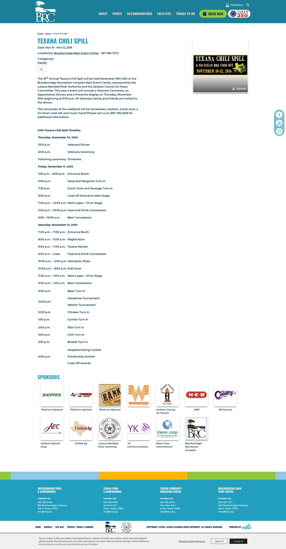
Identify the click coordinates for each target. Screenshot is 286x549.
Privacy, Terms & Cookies (80, 527)
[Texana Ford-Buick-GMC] (81, 394)
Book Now (215, 13)
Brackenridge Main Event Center (76, 53)
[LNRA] (109, 428)
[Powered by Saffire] (246, 526)
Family (48, 34)
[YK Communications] (138, 428)
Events (117, 13)
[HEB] (196, 394)
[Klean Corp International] (167, 428)
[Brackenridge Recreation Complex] (196, 428)
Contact (48, 527)
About (103, 13)
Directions (236, 4)
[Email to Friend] (41, 69)
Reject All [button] (219, 541)
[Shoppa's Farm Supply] (52, 394)
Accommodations (139, 13)
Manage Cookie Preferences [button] (192, 541)
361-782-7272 (225, 502)
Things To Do (185, 13)
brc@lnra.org (45, 511)
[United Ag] (81, 428)
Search (247, 4)
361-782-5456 (45, 502)
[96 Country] (225, 394)
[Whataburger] (138, 394)
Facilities (164, 13)
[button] (220, 65)
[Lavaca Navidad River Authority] (45, 12)
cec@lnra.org (167, 511)
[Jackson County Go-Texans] (167, 394)
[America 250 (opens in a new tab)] (239, 14)
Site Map (59, 527)
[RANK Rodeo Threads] (109, 394)
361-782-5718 (110, 502)
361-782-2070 (167, 502)
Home (38, 527)
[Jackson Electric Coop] (52, 428)
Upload (241, 88)
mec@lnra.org (226, 511)
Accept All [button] (238, 541)
